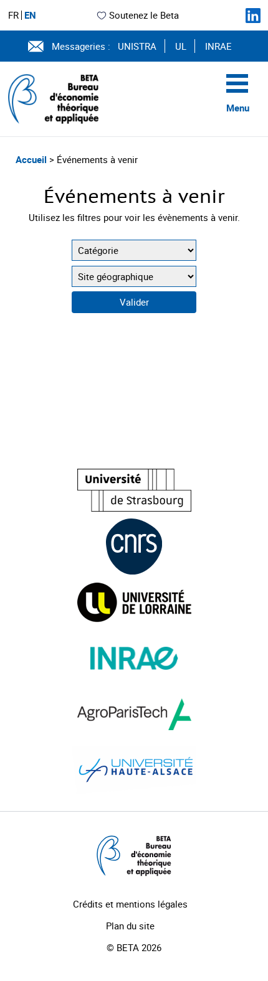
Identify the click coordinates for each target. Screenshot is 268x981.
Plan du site (130, 925)
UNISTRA (137, 46)
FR (13, 15)
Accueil (32, 159)
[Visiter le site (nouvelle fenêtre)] (134, 490)
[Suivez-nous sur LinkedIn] (253, 15)
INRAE (218, 46)
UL (180, 46)
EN (30, 15)
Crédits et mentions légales (130, 904)
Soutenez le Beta (144, 15)
